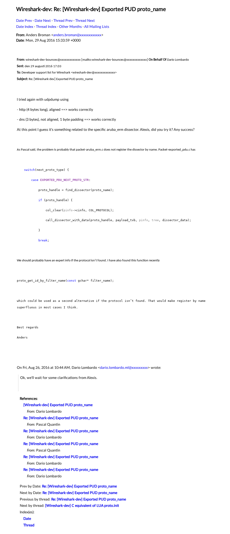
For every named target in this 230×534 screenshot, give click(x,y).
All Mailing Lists (96, 27)
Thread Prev (63, 20)
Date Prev (24, 20)
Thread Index (46, 27)
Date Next (43, 20)
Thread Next (85, 20)
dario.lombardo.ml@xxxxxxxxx (124, 367)
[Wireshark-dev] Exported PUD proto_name (58, 405)
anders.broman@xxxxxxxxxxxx (77, 35)
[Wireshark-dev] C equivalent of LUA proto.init (82, 505)
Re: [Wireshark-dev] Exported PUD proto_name (60, 418)
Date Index (24, 27)
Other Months (70, 27)
